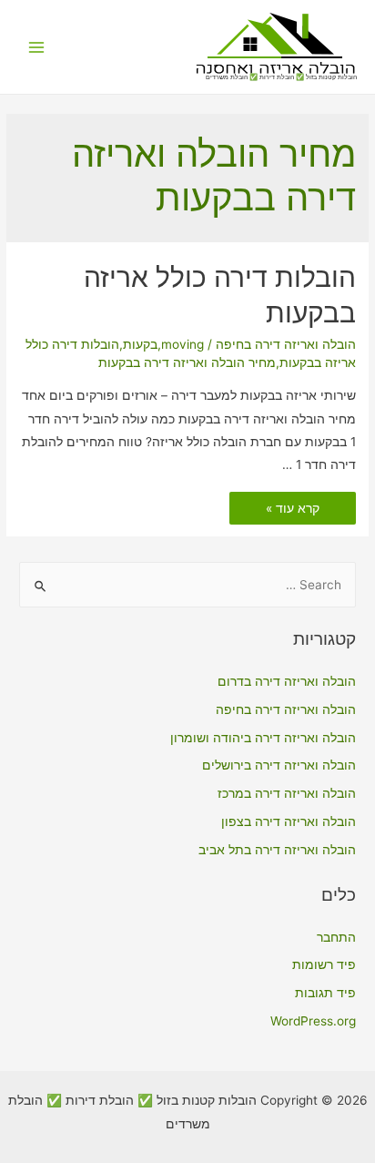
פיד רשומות (324, 964)
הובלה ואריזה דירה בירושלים (279, 765)
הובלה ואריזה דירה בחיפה (286, 344)
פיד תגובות (325, 992)
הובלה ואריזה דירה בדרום (287, 681)
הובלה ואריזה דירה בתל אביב (277, 849)
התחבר (336, 937)
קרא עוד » (293, 510)
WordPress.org (313, 1021)
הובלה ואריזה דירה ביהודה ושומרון (263, 737)
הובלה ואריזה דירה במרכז (287, 793)
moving (182, 344)
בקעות (140, 344)
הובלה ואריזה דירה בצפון (288, 821)
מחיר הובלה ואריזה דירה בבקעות (187, 362)
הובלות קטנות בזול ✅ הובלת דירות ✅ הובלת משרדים (281, 77)
